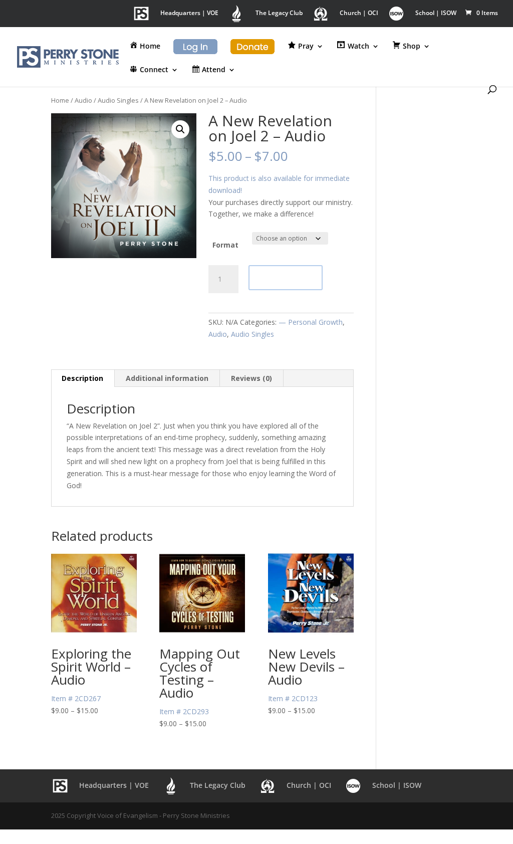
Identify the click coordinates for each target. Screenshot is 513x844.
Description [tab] (82, 378)
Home (60, 100)
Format (225, 245)
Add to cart (286, 277)
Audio (83, 100)
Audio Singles (118, 100)
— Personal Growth (311, 322)
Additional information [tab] (167, 378)
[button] (180, 129)
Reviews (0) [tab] (251, 378)
